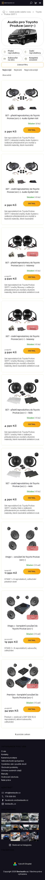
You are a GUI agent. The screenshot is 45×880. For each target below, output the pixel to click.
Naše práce (6, 780)
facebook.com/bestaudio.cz (16, 800)
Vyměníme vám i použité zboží (13, 764)
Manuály (4, 774)
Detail (32, 130)
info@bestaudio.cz (12, 793)
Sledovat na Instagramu (22, 845)
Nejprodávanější (31, 70)
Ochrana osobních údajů (11, 770)
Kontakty (4, 754)
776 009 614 (10, 796)
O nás (3, 751)
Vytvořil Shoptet (25, 864)
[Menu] (40, 3)
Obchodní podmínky (9, 767)
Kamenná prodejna (9, 758)
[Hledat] (30, 3)
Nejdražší (18, 70)
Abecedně (6, 75)
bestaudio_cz (10, 804)
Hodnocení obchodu (9, 777)
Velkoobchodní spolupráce (12, 761)
